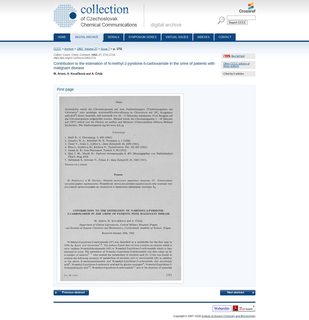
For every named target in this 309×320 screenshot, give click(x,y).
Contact (225, 37)
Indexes (203, 37)
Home (62, 37)
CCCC (57, 48)
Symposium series (142, 37)
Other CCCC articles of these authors (236, 64)
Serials (113, 37)
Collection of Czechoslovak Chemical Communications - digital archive (100, 3)
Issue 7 (105, 48)
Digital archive (86, 37)
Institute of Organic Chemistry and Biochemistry (228, 316)
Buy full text (237, 56)
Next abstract (235, 292)
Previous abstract (73, 292)
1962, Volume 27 (87, 48)
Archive (69, 48)
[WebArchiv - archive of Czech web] (222, 311)
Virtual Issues (177, 37)
